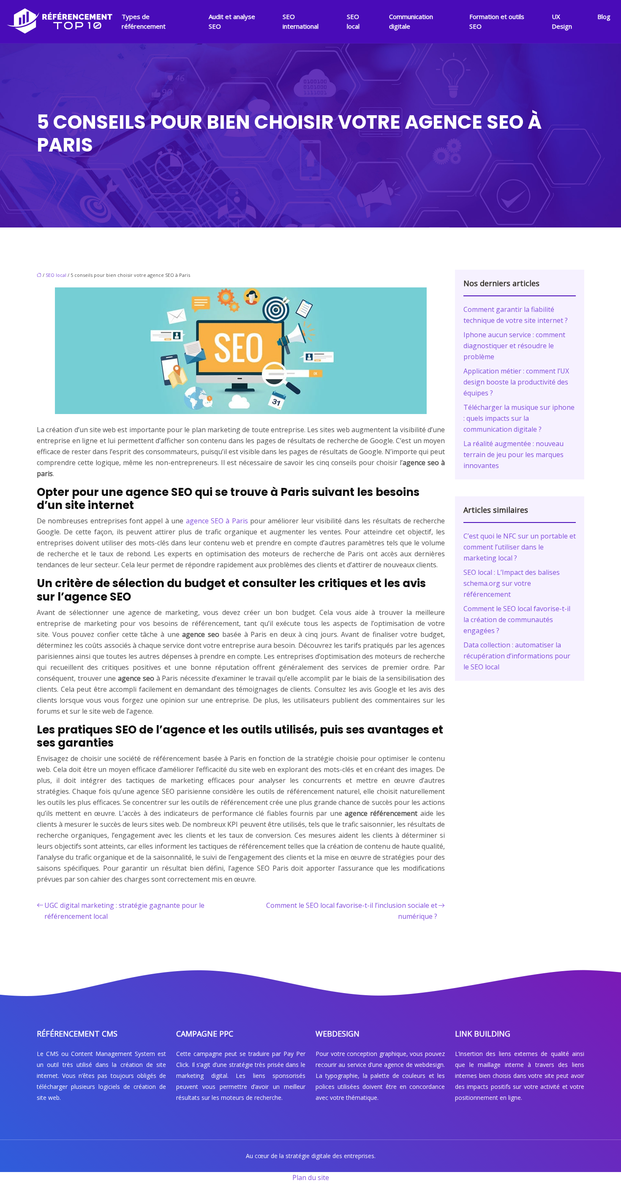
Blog (603, 16)
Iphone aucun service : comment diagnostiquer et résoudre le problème (514, 345)
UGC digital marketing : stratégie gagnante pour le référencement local (124, 911)
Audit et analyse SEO (232, 21)
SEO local (353, 21)
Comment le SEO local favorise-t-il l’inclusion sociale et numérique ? (351, 911)
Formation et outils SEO (496, 21)
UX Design (562, 21)
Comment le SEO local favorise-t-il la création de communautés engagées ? (516, 619)
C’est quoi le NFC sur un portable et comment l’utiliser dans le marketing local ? (519, 547)
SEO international (301, 21)
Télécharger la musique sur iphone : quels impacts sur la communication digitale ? (519, 418)
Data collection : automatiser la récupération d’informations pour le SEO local (516, 655)
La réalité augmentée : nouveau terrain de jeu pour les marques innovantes (513, 454)
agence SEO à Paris (217, 520)
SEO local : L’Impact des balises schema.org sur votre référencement (511, 583)
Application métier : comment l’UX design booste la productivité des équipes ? (516, 382)
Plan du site (310, 1177)
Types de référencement (144, 21)
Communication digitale (411, 21)
